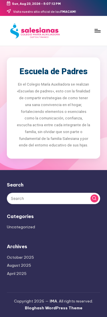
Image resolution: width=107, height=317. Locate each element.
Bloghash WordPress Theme (53, 307)
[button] (94, 198)
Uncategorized (21, 226)
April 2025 (17, 273)
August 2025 (19, 265)
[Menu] (97, 30)
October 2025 (20, 257)
